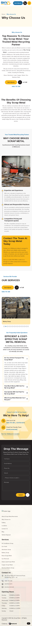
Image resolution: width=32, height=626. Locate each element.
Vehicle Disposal (6, 534)
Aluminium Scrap (6, 549)
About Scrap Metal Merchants (10, 516)
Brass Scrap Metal (7, 555)
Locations (4, 525)
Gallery (4, 522)
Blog (3, 531)
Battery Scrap (7, 321)
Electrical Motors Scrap (8, 568)
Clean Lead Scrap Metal (8, 561)
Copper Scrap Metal (7, 564)
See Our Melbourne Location (10, 434)
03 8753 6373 (20, 422)
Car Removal (5, 558)
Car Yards (4, 546)
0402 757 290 (16, 86)
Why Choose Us (6, 519)
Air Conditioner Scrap (7, 543)
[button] (4, 326)
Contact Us (5, 528)
